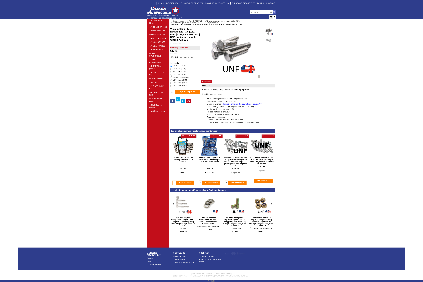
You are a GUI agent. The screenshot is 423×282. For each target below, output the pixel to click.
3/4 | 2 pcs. (179, 71)
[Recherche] (274, 12)
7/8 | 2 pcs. (179, 74)
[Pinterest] (188, 101)
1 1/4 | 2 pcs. (180, 80)
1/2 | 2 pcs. (179, 66)
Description (206, 82)
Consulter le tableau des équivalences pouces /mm (242, 104)
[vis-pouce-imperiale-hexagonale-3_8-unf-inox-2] (269, 40)
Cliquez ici (183, 172)
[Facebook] (172, 101)
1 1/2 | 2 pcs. (180, 83)
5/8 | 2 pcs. (179, 69)
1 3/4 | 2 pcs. (180, 85)
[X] (178, 99)
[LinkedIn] (183, 101)
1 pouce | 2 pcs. (181, 77)
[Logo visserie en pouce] (164, 10)
